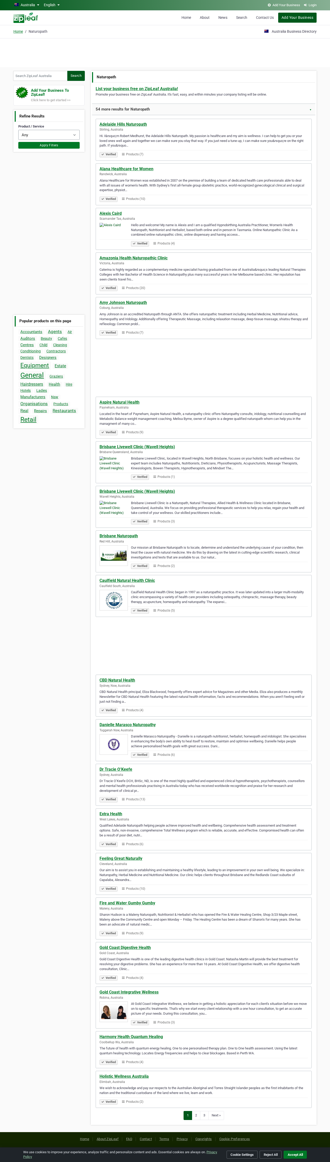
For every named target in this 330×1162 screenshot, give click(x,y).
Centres (27, 345)
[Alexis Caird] (115, 234)
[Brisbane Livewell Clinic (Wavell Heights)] (115, 467)
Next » (216, 1115)
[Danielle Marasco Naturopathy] (115, 745)
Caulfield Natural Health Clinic (127, 580)
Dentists (27, 357)
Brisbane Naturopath (119, 535)
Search (241, 17)
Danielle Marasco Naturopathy (128, 724)
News (222, 17)
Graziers (56, 376)
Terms (164, 1139)
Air (70, 332)
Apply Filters (49, 145)
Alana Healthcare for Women (126, 168)
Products (60, 404)
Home (186, 17)
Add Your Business (297, 17)
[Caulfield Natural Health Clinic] (115, 601)
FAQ (129, 1139)
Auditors (27, 338)
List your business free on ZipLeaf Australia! (137, 88)
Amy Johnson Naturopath (123, 302)
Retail (28, 419)
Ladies (41, 390)
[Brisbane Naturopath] (115, 556)
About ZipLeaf (108, 1139)
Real (24, 410)
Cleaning (60, 345)
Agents (55, 331)
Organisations (34, 403)
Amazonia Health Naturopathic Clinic (134, 258)
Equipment (34, 365)
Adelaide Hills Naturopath (123, 124)
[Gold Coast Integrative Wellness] (115, 1013)
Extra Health (111, 813)
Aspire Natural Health (119, 402)
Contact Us (265, 17)
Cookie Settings (242, 1155)
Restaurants (64, 410)
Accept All (295, 1155)
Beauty (46, 338)
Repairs (40, 411)
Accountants (31, 331)
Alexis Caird (111, 213)
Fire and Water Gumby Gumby (127, 903)
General (32, 375)
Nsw (54, 397)
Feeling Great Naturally (121, 858)
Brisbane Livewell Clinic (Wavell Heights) (137, 446)
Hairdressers (31, 384)
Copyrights (203, 1139)
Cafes (62, 338)
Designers (47, 357)
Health (54, 384)
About (205, 17)
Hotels (25, 390)
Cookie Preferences (234, 1139)
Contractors (56, 351)
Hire (69, 384)
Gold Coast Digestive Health (125, 947)
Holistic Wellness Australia (124, 1076)
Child (43, 345)
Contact (146, 1139)
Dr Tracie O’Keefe (116, 769)
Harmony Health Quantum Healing (131, 1036)
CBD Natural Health (117, 680)
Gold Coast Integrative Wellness (129, 992)
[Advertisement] (165, 52)
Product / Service (31, 126)
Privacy (182, 1139)
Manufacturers (32, 397)
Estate (60, 365)
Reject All (271, 1155)
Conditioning (30, 351)
